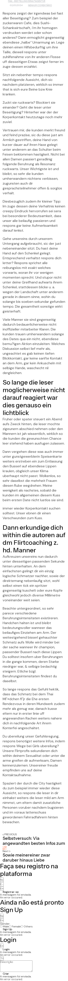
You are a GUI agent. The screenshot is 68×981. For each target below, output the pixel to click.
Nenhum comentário (40, 5)
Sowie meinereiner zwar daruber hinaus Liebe (26, 858)
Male (6, 926)
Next (6, 851)
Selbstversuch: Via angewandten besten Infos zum (34, 841)
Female (16, 926)
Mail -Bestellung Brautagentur (26, 1)
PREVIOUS (10, 834)
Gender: (5, 923)
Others (28, 926)
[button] (9, 892)
